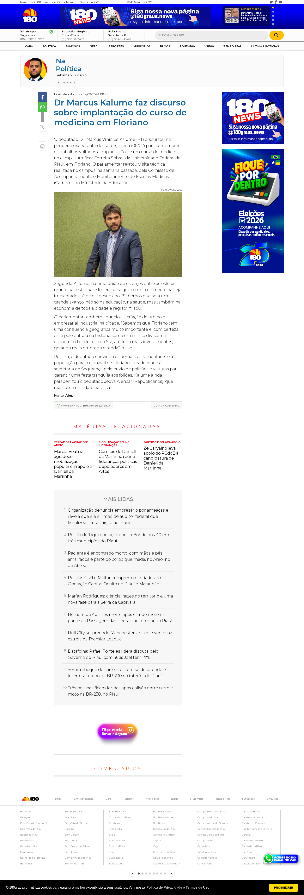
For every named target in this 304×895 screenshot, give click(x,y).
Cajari (156, 846)
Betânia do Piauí (74, 811)
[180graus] (31, 15)
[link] (42, 97)
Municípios (142, 46)
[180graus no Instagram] (267, 2)
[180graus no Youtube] (280, 2)
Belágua (25, 817)
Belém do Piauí (29, 834)
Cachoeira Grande (164, 834)
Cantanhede (204, 863)
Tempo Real (232, 46)
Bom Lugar (71, 852)
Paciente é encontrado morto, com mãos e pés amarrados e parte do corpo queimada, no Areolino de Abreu (119, 559)
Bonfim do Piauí (118, 811)
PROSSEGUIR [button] (283, 887)
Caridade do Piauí (252, 846)
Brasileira (114, 823)
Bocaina (69, 828)
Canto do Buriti (251, 811)
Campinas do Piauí (208, 817)
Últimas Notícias (265, 46)
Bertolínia (26, 863)
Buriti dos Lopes (162, 811)
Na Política (68, 65)
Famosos (73, 46)
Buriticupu (115, 863)
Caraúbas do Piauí (252, 840)
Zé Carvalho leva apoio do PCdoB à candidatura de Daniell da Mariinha (162, 456)
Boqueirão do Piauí (120, 817)
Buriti (112, 852)
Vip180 (209, 46)
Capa (29, 46)
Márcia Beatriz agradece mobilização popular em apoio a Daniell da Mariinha (73, 460)
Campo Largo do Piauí (210, 834)
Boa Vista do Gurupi (77, 823)
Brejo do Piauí (117, 846)
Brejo (112, 834)
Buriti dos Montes (163, 817)
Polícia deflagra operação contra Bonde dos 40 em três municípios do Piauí (118, 537)
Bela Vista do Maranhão (34, 823)
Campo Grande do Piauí (211, 828)
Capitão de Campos (253, 823)
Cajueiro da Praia (163, 857)
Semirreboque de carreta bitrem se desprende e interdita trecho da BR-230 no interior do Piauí (117, 672)
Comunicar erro (166, 405)
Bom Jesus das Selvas (77, 846)
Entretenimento (83, 798)
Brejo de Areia (117, 840)
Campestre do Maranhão (212, 811)
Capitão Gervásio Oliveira (257, 828)
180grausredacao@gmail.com (55, 2)
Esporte (129, 798)
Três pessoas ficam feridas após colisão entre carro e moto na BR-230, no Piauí (120, 691)
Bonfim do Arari (74, 863)
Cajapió (157, 840)
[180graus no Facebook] (276, 2)
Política (49, 46)
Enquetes (272, 798)
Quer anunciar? (89, 2)
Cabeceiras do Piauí (164, 828)
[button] (178, 887)
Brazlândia (115, 828)
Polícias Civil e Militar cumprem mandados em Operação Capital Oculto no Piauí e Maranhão (115, 580)
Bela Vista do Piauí (31, 828)
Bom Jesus (71, 840)
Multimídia (196, 798)
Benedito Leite (28, 846)
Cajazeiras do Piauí (164, 852)
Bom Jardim (72, 834)
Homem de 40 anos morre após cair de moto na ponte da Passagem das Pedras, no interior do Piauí (120, 617)
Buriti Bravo (116, 857)
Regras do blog (66, 82)
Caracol (246, 834)
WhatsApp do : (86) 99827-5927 (85, 405)
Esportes (116, 46)
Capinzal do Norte (252, 817)
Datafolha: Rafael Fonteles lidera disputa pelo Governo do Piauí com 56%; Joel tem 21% (254, 15)
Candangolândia (207, 852)
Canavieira (203, 846)
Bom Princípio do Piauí (78, 857)
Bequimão (26, 852)
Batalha (25, 811)
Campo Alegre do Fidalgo (212, 823)
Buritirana (159, 823)
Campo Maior (205, 840)
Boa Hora (70, 817)
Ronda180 (187, 46)
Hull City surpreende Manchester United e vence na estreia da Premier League (120, 635)
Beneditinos (27, 840)
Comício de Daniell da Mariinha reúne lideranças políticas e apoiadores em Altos (118, 457)
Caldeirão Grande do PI (166, 863)
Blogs (165, 46)
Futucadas (248, 798)
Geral (94, 46)
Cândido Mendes (207, 857)
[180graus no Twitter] (271, 2)
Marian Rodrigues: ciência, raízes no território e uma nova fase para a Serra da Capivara (120, 599)
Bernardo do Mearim (32, 857)
